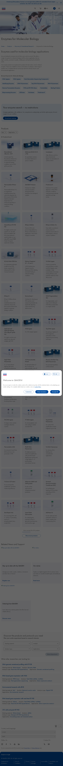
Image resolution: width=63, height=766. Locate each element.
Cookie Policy (37, 387)
